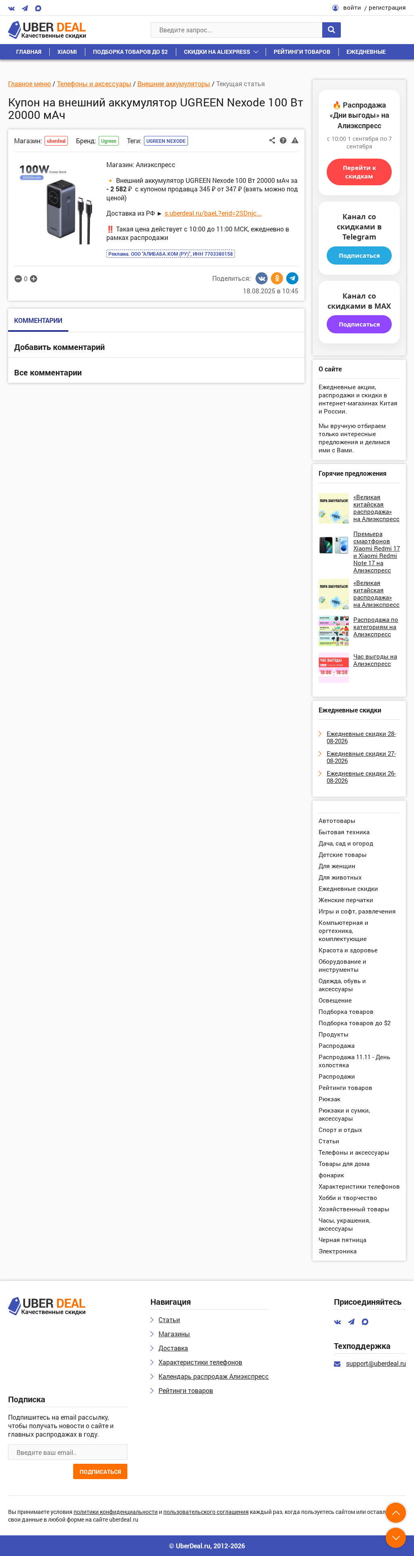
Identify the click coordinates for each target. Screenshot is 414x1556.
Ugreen (108, 141)
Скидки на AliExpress (217, 51)
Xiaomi (67, 51)
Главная (28, 51)
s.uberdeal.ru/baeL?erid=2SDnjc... (213, 213)
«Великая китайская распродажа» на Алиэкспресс (376, 507)
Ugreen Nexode (166, 141)
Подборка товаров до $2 (130, 51)
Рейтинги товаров (302, 51)
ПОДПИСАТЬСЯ (100, 1471)
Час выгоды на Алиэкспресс (375, 660)
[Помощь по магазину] (283, 140)
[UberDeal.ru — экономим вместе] (47, 30)
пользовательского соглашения (206, 1512)
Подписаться (359, 255)
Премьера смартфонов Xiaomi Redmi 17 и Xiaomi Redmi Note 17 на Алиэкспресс (376, 552)
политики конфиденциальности (116, 1512)
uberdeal (56, 141)
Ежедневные (366, 51)
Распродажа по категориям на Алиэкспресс (375, 627)
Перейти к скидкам (359, 171)
